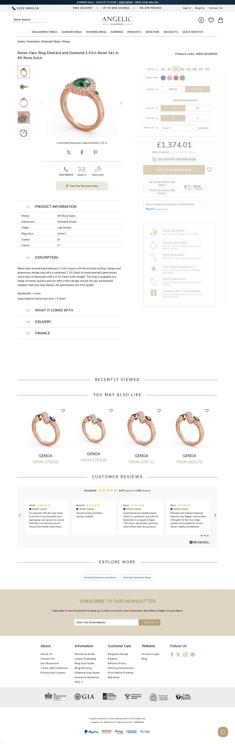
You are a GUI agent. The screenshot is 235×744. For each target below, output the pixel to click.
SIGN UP (151, 622)
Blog (144, 658)
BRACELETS (171, 32)
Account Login (150, 654)
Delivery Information (121, 668)
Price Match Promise (120, 672)
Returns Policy (117, 663)
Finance (112, 658)
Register (200, 8)
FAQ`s (79, 682)
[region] (117, 515)
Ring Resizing (83, 668)
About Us (46, 654)
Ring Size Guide (84, 663)
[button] (20, 515)
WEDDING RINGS (96, 32)
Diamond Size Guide (87, 672)
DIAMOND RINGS (72, 32)
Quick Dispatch (193, 32)
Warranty (114, 677)
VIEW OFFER (125, 2)
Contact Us (216, 8)
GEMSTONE (152, 32)
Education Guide (85, 654)
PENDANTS (134, 32)
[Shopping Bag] (220, 20)
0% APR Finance (151, 8)
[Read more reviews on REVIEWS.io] (199, 543)
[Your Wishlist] (211, 20)
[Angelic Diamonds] (117, 24)
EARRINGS (117, 32)
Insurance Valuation (87, 677)
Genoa (45, 455)
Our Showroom (50, 663)
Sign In (187, 8)
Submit (45, 20)
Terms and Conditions (54, 668)
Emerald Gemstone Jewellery (100, 577)
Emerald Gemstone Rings (137, 577)
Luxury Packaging (85, 658)
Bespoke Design (118, 654)
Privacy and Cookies (53, 672)
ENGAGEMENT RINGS (44, 32)
